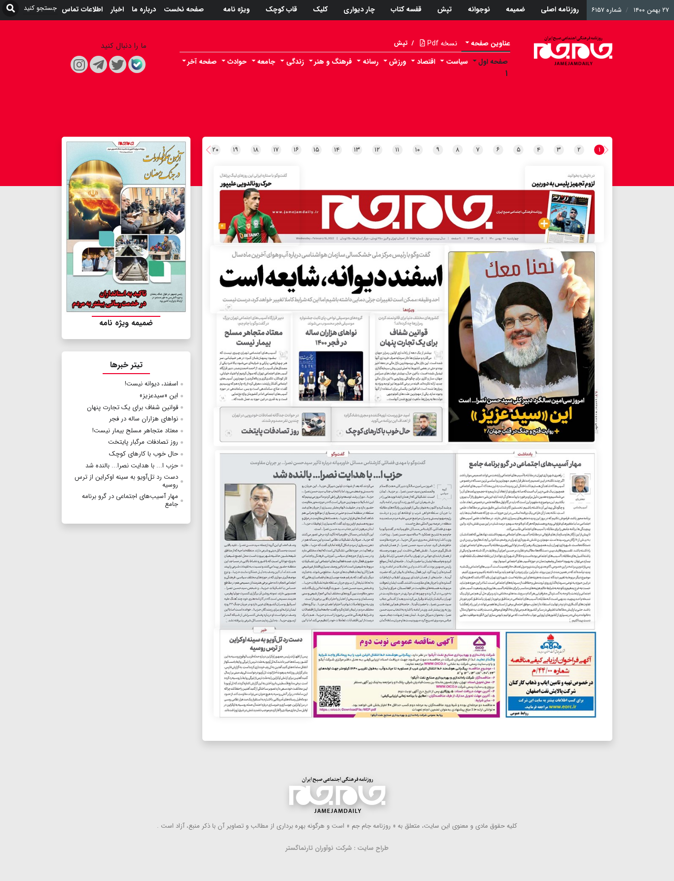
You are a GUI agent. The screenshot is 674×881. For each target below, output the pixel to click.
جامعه (266, 61)
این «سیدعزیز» (158, 395)
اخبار (117, 9)
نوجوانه (479, 9)
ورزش (397, 61)
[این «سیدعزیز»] (520, 343)
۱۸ (256, 150)
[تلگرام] (98, 64)
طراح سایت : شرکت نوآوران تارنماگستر (337, 848)
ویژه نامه (236, 9)
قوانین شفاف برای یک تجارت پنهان (132, 407)
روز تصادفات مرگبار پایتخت (143, 442)
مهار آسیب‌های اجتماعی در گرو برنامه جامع (130, 500)
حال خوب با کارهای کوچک (143, 454)
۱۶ (296, 150)
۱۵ (316, 150)
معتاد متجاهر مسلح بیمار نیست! (135, 430)
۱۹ (235, 150)
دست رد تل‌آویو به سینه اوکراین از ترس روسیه (126, 481)
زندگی (295, 61)
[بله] (137, 64)
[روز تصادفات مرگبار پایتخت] (273, 426)
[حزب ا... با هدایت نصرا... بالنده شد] (334, 539)
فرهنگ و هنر (333, 61)
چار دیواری (359, 9)
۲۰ (215, 150)
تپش (444, 9)
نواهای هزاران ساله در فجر (143, 419)
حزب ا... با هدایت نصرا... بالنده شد (131, 465)
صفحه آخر (202, 61)
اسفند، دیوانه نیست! (151, 384)
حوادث (237, 61)
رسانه (370, 61)
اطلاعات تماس (82, 9)
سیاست (457, 61)
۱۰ (417, 150)
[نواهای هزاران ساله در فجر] (333, 360)
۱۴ (336, 150)
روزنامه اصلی (560, 9)
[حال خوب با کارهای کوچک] (389, 424)
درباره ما (144, 9)
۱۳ (357, 150)
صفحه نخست (184, 9)
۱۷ (276, 150)
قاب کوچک (281, 9)
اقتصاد (426, 61)
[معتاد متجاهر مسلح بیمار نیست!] (255, 359)
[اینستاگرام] (79, 64)
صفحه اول (493, 61)
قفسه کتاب (406, 9)
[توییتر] (117, 64)
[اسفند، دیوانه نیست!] (329, 279)
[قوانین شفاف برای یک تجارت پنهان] (409, 360)
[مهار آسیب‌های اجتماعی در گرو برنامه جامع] (527, 535)
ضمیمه (515, 9)
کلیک (320, 9)
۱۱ (397, 150)
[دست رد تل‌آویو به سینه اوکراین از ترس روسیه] (264, 672)
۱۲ (377, 150)
